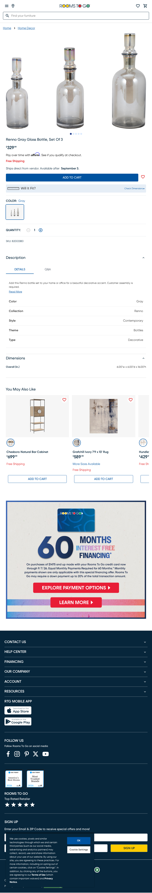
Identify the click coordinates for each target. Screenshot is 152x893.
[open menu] (6, 6)
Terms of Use (39, 875)
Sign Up (129, 848)
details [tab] (19, 269)
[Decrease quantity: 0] (28, 230)
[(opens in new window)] (8, 754)
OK (78, 840)
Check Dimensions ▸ (134, 188)
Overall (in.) (12, 367)
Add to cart (72, 177)
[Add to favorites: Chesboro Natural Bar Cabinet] (64, 400)
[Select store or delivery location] (13, 6)
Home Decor (26, 28)
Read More (15, 292)
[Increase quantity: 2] (40, 230)
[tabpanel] (76, 311)
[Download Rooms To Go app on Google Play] (17, 721)
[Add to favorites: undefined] (143, 177)
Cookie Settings (79, 850)
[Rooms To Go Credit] (76, 548)
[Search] (6, 16)
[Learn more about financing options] (76, 607)
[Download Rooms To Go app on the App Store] (17, 710)
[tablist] (34, 269)
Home (7, 28)
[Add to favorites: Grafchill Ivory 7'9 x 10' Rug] (131, 400)
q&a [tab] (48, 269)
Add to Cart (37, 479)
